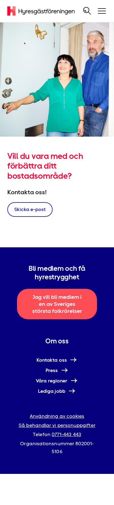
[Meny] (102, 11)
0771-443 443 (66, 434)
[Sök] (87, 11)
